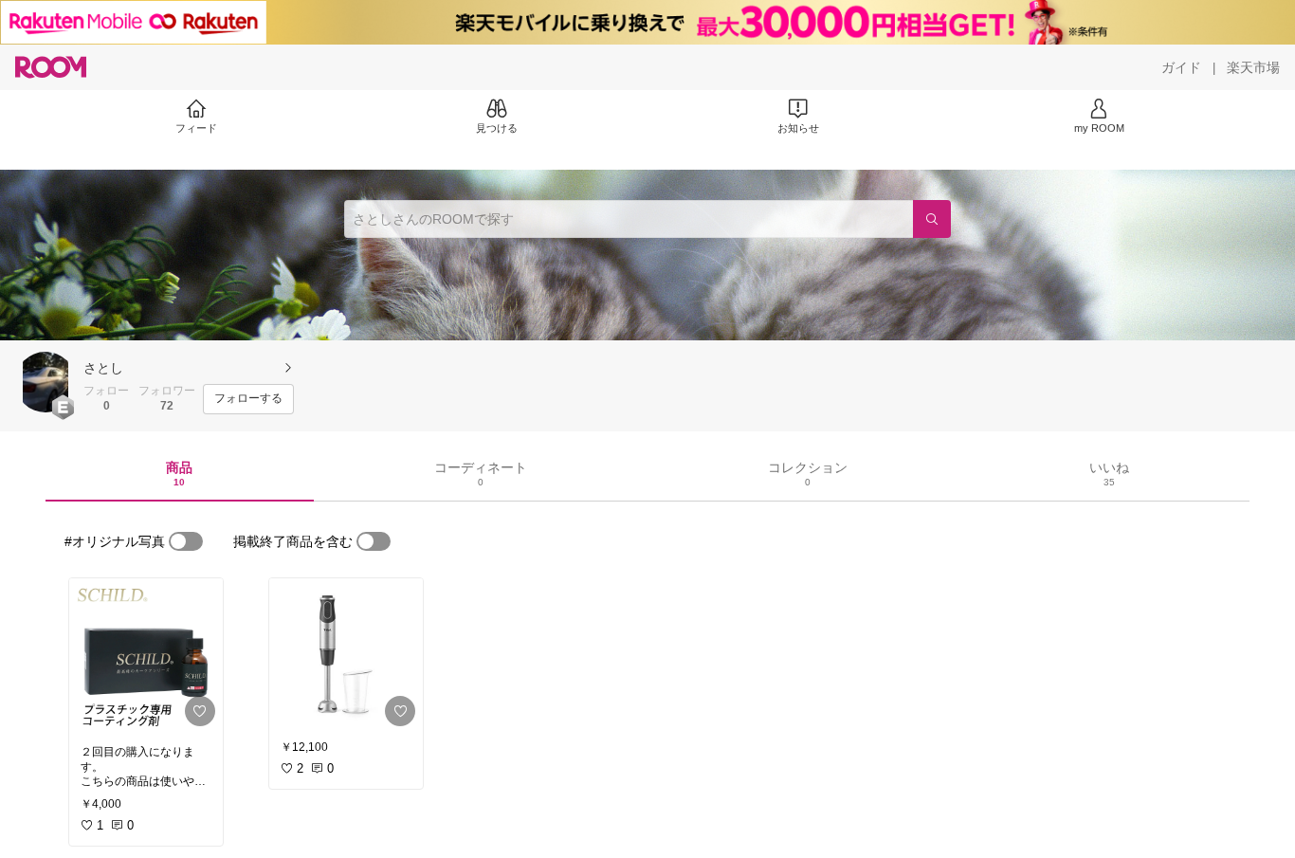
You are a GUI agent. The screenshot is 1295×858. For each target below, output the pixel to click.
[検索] (932, 219)
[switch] (186, 541)
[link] (146, 656)
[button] (45, 382)
